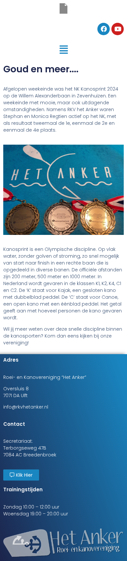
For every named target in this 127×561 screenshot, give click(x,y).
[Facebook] (103, 29)
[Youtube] (117, 29)
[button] (63, 50)
